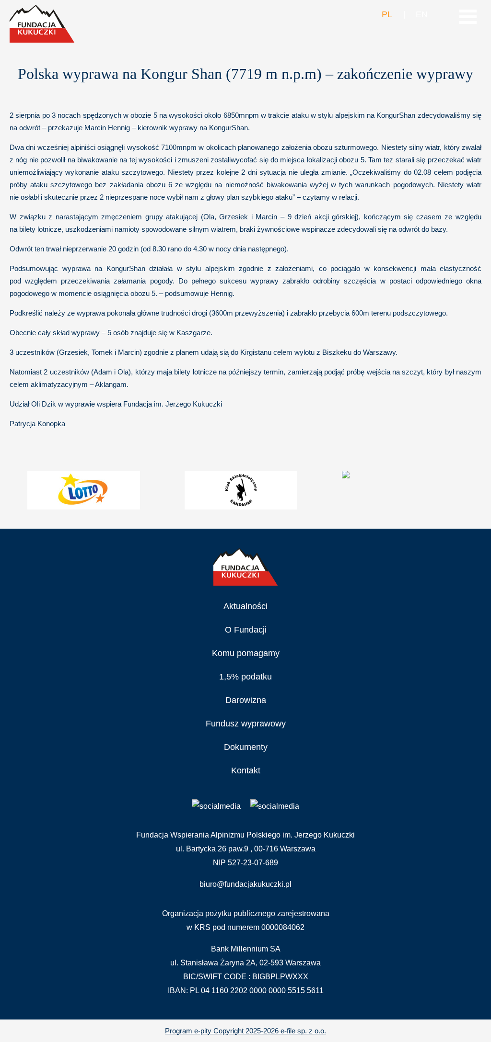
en (421, 14)
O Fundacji (246, 629)
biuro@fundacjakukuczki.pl (245, 884)
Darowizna (245, 700)
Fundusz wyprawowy (246, 723)
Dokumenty (246, 747)
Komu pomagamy (246, 653)
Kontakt (245, 770)
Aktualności (245, 606)
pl (387, 14)
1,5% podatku (245, 676)
